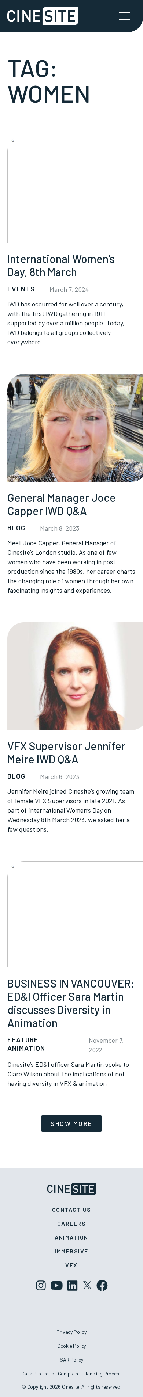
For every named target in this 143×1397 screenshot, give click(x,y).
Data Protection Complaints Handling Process (72, 1373)
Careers (71, 1223)
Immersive (71, 1251)
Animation (71, 1237)
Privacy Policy (71, 1332)
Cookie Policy (71, 1346)
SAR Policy (71, 1359)
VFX (71, 1265)
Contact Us (71, 1209)
